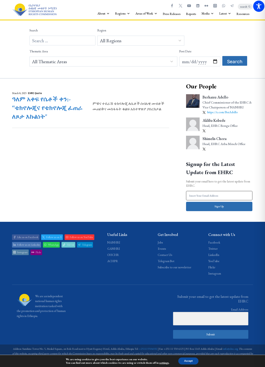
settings (164, 362)
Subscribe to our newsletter (174, 267)
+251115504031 (148, 349)
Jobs (160, 242)
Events (162, 249)
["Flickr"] (206, 5)
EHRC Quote (35, 93)
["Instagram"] (215, 5)
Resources (242, 14)
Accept (188, 361)
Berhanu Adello (215, 97)
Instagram (214, 273)
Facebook (214, 242)
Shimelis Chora (215, 138)
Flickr (211, 267)
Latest (223, 13)
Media (206, 13)
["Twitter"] (180, 5)
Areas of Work (144, 13)
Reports (191, 14)
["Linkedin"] (197, 5)
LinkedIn (213, 255)
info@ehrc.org (230, 349)
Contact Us (165, 255)
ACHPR (112, 261)
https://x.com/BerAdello (222, 112)
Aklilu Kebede (214, 120)
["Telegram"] (232, 5)
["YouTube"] (189, 5)
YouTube (213, 261)
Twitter (213, 249)
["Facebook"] (172, 5)
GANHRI (113, 249)
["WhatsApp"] (223, 5)
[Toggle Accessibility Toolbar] (259, 6)
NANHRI (113, 242)
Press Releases (172, 14)
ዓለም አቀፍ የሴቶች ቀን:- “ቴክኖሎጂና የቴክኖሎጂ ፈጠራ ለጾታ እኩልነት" (47, 108)
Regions (120, 13)
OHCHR (113, 255)
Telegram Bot (166, 261)
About (101, 13)
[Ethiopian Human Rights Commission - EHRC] (34, 9)
